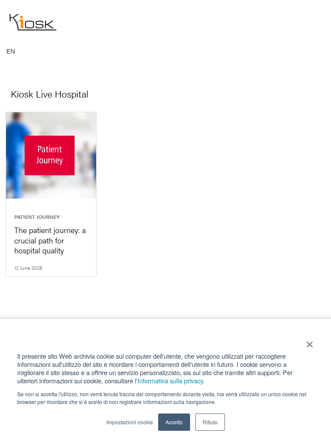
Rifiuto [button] (210, 422)
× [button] (310, 341)
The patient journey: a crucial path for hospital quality (50, 240)
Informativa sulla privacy (170, 380)
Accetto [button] (174, 422)
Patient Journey (36, 217)
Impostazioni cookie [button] (129, 422)
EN (10, 51)
